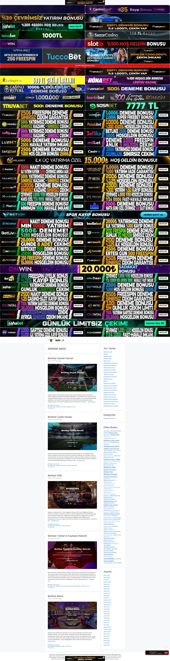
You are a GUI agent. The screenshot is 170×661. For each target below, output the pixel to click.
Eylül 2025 (106, 579)
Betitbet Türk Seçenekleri (110, 390)
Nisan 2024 (107, 609)
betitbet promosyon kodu (112, 513)
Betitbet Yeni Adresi (109, 538)
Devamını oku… (92, 401)
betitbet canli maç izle (111, 448)
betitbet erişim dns (66, 525)
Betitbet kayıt (106, 495)
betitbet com (106, 463)
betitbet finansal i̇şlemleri (61, 465)
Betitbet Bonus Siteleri (109, 370)
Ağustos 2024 (107, 600)
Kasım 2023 (107, 620)
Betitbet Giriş (107, 361)
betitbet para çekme (109, 506)
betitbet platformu (108, 510)
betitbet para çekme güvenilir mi (109, 508)
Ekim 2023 (106, 622)
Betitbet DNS (55, 475)
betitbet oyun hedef (71, 406)
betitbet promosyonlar (107, 515)
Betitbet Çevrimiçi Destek (109, 541)
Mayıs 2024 (107, 606)
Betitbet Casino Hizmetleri (111, 385)
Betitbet (106, 381)
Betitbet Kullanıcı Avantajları (111, 406)
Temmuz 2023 (107, 629)
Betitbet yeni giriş (108, 540)
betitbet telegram (109, 524)
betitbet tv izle (108, 531)
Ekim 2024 (106, 595)
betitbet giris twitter (109, 464)
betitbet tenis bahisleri (107, 526)
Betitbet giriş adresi (110, 469)
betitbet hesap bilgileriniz (108, 487)
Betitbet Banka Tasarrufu (110, 376)
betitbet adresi (107, 434)
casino (87, 585)
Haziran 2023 (107, 631)
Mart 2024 (106, 611)
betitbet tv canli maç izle (109, 529)
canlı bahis (83, 585)
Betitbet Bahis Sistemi (109, 403)
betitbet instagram (108, 488)
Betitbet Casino (117, 455)
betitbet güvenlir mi (108, 482)
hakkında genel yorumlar (108, 556)
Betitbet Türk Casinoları (110, 394)
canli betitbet (107, 545)
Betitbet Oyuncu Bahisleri (110, 372)
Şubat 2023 (107, 640)
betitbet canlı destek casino (108, 455)
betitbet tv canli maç (108, 527)
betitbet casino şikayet (116, 461)
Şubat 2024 (107, 613)
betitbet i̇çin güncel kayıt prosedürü (110, 493)
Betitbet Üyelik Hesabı (60, 416)
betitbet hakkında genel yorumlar (109, 483)
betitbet (106, 432)
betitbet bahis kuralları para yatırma (110, 438)
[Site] (42, 114)
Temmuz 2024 (107, 602)
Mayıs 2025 (107, 584)
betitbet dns (58, 525)
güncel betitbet (108, 554)
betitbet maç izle (108, 497)
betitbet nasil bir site (60, 585)
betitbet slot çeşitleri (107, 520)
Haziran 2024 (107, 604)
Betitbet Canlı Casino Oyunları (110, 452)
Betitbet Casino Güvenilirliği (111, 401)
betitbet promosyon (114, 511)
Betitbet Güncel (108, 356)
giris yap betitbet (108, 550)
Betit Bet (106, 354)
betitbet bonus (115, 442)
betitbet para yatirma (109, 503)
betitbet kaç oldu (115, 495)
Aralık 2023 (107, 618)
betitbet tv (115, 526)
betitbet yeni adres (107, 536)
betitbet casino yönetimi (108, 461)
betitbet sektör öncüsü (117, 517)
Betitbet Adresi (108, 358)
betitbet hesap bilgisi (116, 487)
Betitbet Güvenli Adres (110, 397)
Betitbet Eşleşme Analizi (110, 388)
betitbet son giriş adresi (115, 520)
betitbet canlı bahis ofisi (117, 450)
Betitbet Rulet (115, 515)
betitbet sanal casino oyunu (108, 517)
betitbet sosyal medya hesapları (109, 522)
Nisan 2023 (107, 636)
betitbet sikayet (108, 519)
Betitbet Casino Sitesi (112, 459)
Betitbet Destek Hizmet (60, 358)
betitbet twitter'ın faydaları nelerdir (73, 585)
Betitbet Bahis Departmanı (111, 363)
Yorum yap (51, 408)
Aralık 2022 (107, 645)
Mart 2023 (106, 638)
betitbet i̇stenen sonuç (107, 492)
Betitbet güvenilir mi (109, 480)
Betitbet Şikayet (108, 352)
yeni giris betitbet (117, 562)
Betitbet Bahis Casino (109, 367)
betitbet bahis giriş (107, 436)
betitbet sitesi (116, 519)
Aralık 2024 (107, 591)
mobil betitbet (118, 558)
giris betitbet (68, 646)
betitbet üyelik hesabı (72, 465)
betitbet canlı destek (108, 453)
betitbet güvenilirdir (107, 478)
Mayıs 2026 (107, 575)
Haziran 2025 (107, 582)
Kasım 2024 (107, 593)
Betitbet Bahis (55, 596)
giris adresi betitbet (109, 547)
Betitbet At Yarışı (108, 379)
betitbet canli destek (111, 446)
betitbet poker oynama (116, 510)
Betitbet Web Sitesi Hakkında (110, 533)
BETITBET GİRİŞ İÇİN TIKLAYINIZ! (85, 65)
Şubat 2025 (107, 586)
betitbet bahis (52, 406)
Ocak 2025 (106, 588)
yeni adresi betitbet (108, 562)
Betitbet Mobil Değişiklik (110, 365)
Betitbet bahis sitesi (111, 440)
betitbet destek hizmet (61, 406)
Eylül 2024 (106, 597)
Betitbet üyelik (107, 543)
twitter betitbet (109, 561)
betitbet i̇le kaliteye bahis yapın (109, 490)
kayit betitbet (109, 558)
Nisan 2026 (107, 577)
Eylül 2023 (106, 624)
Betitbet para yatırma (111, 505)
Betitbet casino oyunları (109, 457)
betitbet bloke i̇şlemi (107, 442)
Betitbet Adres (113, 432)
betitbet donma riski (113, 463)
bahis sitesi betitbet (116, 430)
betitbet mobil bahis (60, 646)
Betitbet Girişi (108, 472)
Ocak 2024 (106, 615)
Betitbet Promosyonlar (54, 405)
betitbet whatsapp (117, 534)
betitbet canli (106, 444)
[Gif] (85, 160)
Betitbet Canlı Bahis (108, 450)
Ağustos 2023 (107, 627)
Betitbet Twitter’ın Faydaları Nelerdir (67, 535)
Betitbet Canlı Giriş (109, 374)
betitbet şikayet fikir (115, 543)
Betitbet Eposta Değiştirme (111, 399)
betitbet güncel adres (110, 476)
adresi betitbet (107, 430)
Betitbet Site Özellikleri (110, 383)
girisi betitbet (114, 548)
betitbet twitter (117, 531)
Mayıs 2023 (107, 633)
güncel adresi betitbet (110, 552)
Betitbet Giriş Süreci (109, 392)
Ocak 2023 (106, 642)
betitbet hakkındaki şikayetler (109, 485)
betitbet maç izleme (109, 499)
